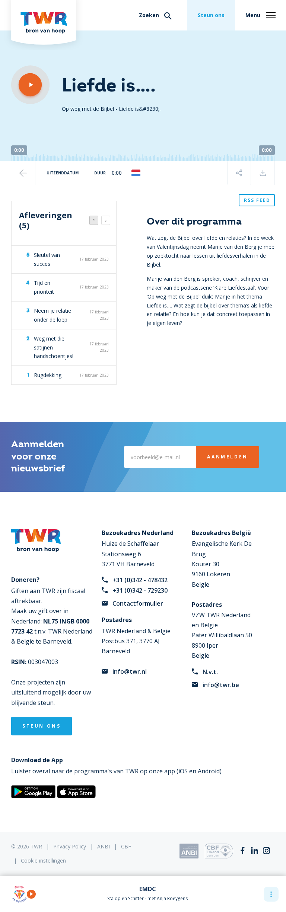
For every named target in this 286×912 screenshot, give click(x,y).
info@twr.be (221, 685)
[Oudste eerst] (105, 220)
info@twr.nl (129, 671)
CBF (126, 846)
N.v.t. (210, 672)
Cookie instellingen (43, 860)
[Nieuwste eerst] (93, 220)
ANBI (103, 846)
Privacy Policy (69, 846)
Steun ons (211, 15)
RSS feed (257, 200)
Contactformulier (137, 603)
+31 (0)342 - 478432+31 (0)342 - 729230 (140, 585)
